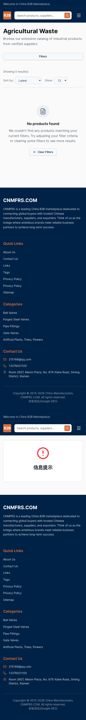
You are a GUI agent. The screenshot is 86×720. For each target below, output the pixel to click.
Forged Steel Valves (16, 319)
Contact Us (10, 258)
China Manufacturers (59, 393)
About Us (9, 252)
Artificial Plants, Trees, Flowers (23, 339)
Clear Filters (45, 152)
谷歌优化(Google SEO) (43, 401)
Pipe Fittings (11, 326)
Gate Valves (11, 333)
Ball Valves (10, 312)
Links (6, 265)
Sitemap (8, 292)
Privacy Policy (12, 279)
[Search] (67, 15)
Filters (43, 56)
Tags (6, 272)
